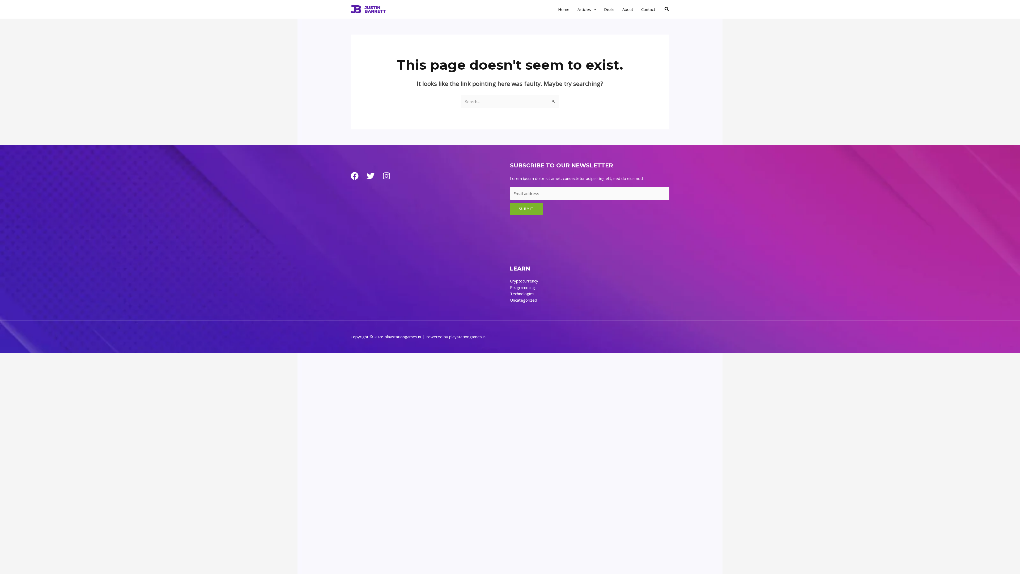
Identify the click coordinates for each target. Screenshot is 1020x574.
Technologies (522, 293)
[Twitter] (371, 176)
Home (564, 9)
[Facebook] (355, 176)
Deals (609, 9)
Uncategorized (523, 300)
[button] (593, 9)
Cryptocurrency (524, 281)
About (627, 9)
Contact (648, 9)
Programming (522, 287)
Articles (584, 9)
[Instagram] (386, 176)
